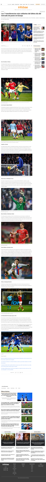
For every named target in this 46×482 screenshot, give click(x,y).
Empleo (23, 466)
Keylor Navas (12, 388)
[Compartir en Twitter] (26, 45)
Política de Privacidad (40, 466)
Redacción (23, 465)
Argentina (13, 4)
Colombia (21, 4)
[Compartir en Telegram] (29, 45)
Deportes (2, 11)
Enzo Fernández (4, 388)
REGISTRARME (37, 4)
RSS (14, 474)
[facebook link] (4, 468)
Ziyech (19, 388)
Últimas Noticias (14, 473)
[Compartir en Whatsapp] (22, 45)
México (27, 4)
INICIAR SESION (43, 4)
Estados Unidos (17, 4)
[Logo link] (23, 7)
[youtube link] (4, 470)
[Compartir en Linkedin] (27, 45)
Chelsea (8, 388)
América (14, 465)
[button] (1, 4)
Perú (28, 4)
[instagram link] (7, 468)
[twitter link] (5, 468)
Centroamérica (32, 4)
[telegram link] (5, 470)
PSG (16, 388)
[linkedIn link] (7, 470)
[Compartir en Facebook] (24, 45)
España (24, 4)
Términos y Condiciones (40, 465)
